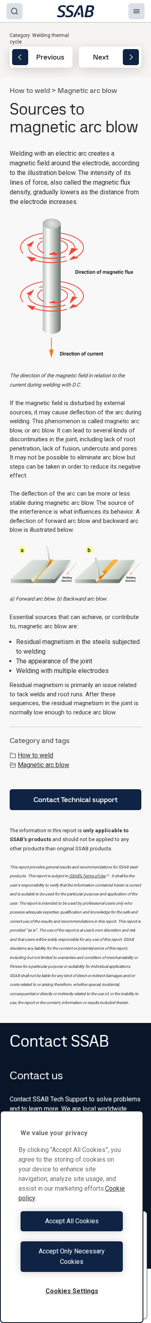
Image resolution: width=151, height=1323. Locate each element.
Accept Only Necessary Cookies (72, 1256)
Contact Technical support (75, 799)
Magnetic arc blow (43, 765)
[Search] (14, 11)
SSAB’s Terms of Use (87, 876)
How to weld (35, 755)
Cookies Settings (72, 1291)
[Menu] (136, 11)
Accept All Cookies (72, 1221)
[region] (71, 1217)
